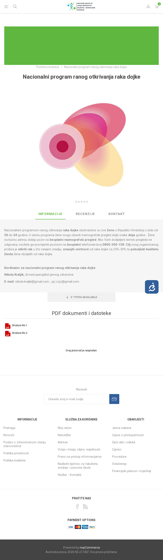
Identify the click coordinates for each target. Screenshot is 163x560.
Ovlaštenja (119, 464)
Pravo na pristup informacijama (79, 457)
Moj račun (65, 428)
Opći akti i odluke (123, 442)
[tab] (50, 214)
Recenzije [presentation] (85, 214)
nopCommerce (90, 547)
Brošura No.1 (19, 325)
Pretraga (9, 428)
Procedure (119, 457)
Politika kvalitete (14, 460)
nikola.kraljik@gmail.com (32, 281)
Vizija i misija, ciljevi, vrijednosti (79, 449)
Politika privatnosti (16, 453)
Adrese (63, 442)
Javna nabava (121, 428)
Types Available (84, 297)
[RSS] (85, 506)
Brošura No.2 (19, 332)
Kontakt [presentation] (116, 214)
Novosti (8, 435)
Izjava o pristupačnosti (128, 435)
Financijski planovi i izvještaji (131, 471)
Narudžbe (64, 435)
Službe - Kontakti (69, 475)
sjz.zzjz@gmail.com (65, 281)
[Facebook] (77, 506)
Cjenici (116, 449)
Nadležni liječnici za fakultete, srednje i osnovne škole (78, 466)
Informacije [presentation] (50, 214)
